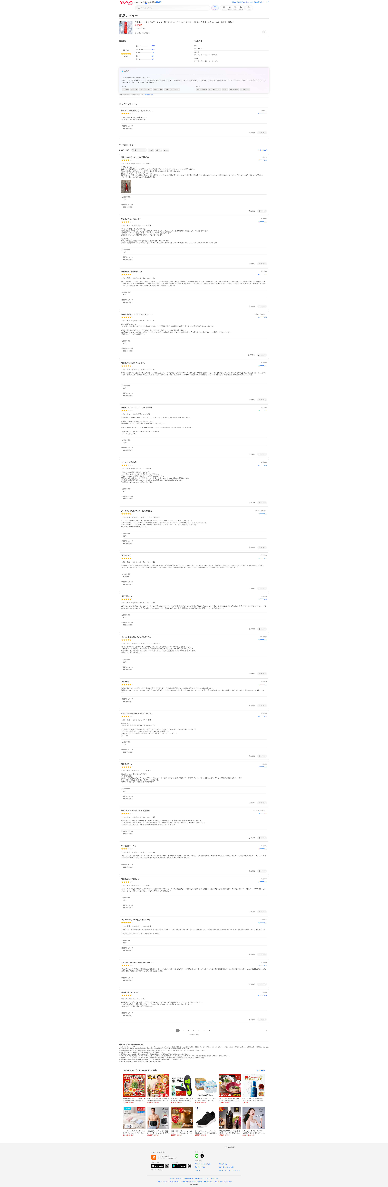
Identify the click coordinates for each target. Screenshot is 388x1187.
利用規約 (185, 1181)
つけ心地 (158, 150)
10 (209, 1030)
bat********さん (262, 922)
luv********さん (263, 599)
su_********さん (262, 995)
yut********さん (263, 684)
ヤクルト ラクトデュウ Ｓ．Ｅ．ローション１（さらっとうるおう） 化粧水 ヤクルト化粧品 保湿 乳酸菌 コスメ (184, 22)
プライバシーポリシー (162, 1181)
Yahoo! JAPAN (236, 2)
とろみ (151, 150)
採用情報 (206, 1181)
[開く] (126, 186)
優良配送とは (223, 1164)
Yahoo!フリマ (214, 1178)
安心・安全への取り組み (226, 1167)
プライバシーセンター (176, 1181)
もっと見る (260, 1070)
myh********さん (262, 160)
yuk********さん (262, 716)
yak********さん (262, 882)
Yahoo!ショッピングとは (203, 1164)
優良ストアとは (200, 1167)
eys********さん (262, 640)
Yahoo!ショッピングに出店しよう (253, 2)
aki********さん (263, 813)
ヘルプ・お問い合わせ (216, 1181)
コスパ (166, 150)
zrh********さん (262, 558)
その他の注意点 (149, 94)
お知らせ (197, 1170)
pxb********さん (262, 767)
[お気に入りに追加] (264, 32)
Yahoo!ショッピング (176, 1178)
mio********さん (262, 410)
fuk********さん (263, 513)
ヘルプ (267, 2)
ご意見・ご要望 (227, 1181)
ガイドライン (192, 1181)
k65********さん (262, 274)
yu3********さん (262, 465)
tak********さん (263, 965)
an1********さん (262, 113)
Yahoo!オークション (201, 1178)
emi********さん (262, 317)
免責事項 (200, 1181)
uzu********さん (262, 848)
